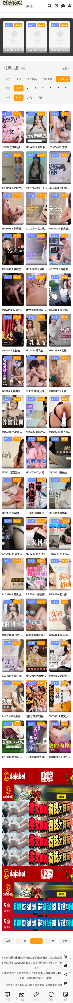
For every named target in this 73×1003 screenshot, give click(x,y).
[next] (68, 37)
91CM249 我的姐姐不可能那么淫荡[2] (22, 675)
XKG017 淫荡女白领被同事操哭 (19, 553)
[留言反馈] (63, 5)
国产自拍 (32, 79)
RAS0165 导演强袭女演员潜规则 (20, 228)
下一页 (50, 941)
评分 (40, 97)
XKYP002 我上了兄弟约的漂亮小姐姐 (46, 188)
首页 (8, 941)
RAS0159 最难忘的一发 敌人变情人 (21, 269)
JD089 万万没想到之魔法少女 (18, 147)
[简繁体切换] (65, 957)
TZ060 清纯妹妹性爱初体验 (40, 635)
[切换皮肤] (65, 965)
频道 (29, 6)
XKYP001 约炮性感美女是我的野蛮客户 (23, 188)
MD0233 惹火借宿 (36, 553)
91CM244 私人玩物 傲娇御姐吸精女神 (46, 228)
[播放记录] (56, 5)
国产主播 (47, 79)
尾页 (64, 941)
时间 (18, 97)
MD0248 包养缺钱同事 (14, 431)
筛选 (23, 68)
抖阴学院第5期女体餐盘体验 (41, 716)
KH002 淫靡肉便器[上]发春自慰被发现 (47, 513)
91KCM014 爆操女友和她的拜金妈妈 (22, 716)
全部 (18, 79)
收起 (64, 68)
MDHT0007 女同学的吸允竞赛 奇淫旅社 (47, 472)
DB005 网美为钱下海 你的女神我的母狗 (47, 757)
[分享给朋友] (65, 974)
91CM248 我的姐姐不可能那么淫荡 (21, 594)
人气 (29, 97)
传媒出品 (63, 79)
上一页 (22, 941)
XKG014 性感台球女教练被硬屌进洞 (21, 757)
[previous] (5, 37)
